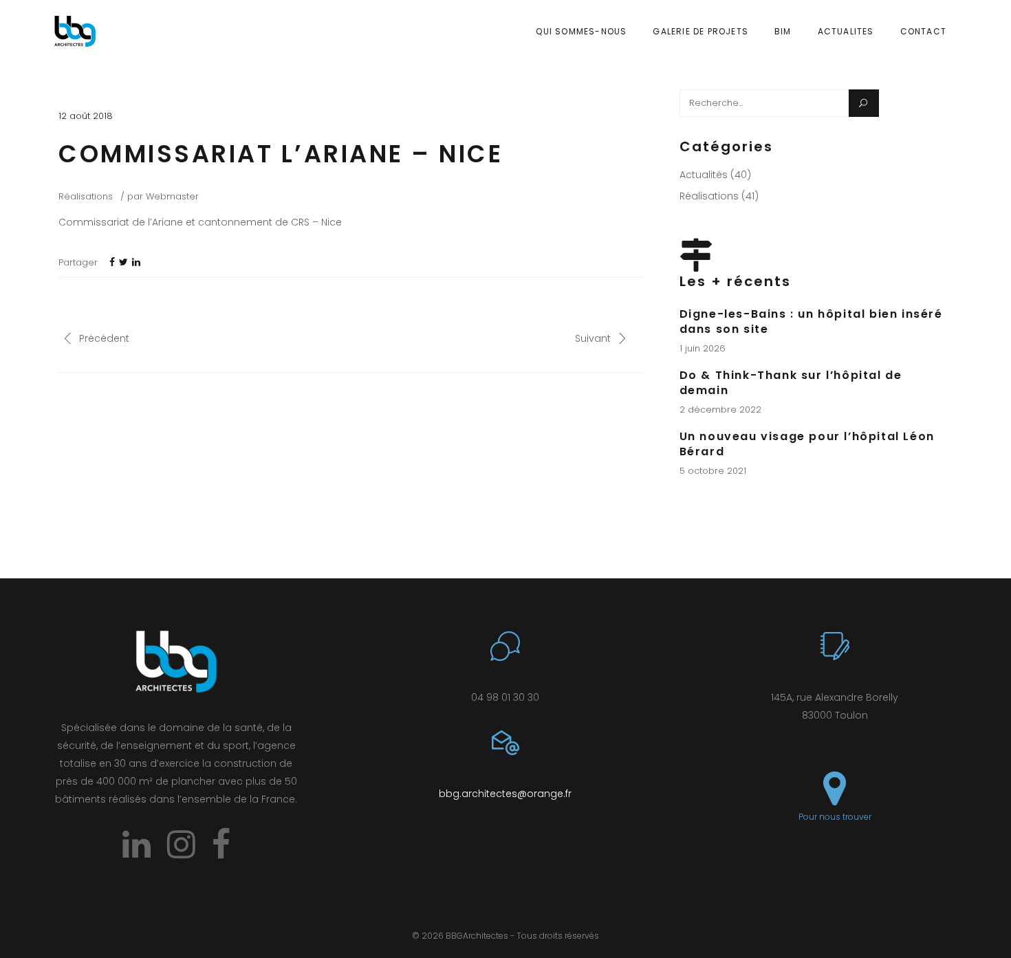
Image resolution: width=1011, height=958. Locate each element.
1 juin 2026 (703, 348)
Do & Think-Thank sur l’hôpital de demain (791, 382)
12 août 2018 (85, 115)
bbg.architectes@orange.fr (505, 794)
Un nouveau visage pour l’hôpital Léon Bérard (807, 443)
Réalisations (85, 196)
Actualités (704, 175)
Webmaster (172, 196)
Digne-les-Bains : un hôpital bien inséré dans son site (811, 321)
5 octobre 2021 (713, 470)
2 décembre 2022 (720, 409)
